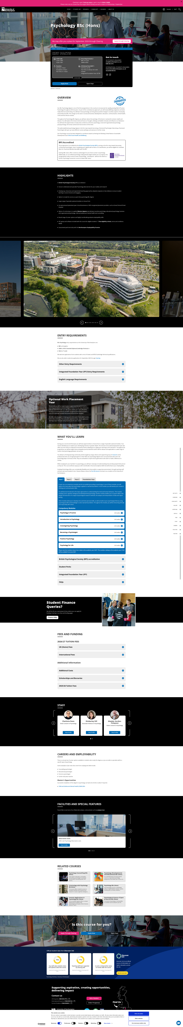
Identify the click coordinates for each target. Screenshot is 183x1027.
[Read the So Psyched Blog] (110, 74)
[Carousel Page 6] (93, 322)
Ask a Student (94, 998)
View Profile (68, 732)
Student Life (77, 9)
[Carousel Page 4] (90, 322)
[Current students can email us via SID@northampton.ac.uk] (71, 1003)
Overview (175, 497)
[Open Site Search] (179, 9)
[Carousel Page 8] (97, 322)
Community (94, 9)
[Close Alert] (181, 1)
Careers (175, 525)
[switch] (73, 1023)
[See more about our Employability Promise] (120, 100)
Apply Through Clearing (68, 933)
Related (175, 533)
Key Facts (175, 493)
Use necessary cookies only (139, 1023)
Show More (77, 78)
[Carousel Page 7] (95, 322)
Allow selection (139, 1018)
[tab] (69, 479)
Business (103, 9)
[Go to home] (8, 9)
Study (69, 9)
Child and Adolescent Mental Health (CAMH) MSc (72, 786)
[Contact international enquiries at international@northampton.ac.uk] (74, 1001)
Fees (176, 517)
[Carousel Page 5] (92, 322)
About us (111, 9)
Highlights (174, 501)
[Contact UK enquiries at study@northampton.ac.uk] (69, 999)
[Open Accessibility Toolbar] (164, 9)
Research (86, 9)
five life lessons (95, 471)
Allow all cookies (139, 1013)
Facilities (175, 529)
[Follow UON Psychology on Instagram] (107, 74)
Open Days (90, 84)
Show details (107, 1023)
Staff (175, 9)
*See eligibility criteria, (105, 221)
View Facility (64, 845)
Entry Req (175, 509)
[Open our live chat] (178, 1023)
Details (175, 513)
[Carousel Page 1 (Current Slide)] (85, 322)
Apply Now (64, 84)
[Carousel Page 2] (87, 322)
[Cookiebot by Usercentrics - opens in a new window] (41, 1024)
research (114, 455)
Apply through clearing (121, 41)
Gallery (175, 505)
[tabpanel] (91, 517)
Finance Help (52, 617)
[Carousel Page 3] (89, 322)
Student (169, 9)
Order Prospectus (94, 1003)
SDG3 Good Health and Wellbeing (77, 135)
